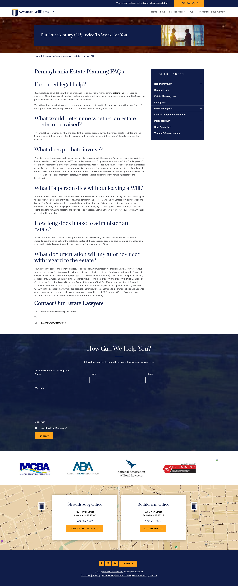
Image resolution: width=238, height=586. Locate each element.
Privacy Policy (108, 575)
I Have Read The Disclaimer (53, 428)
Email (94, 374)
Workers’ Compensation (167, 133)
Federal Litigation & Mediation (170, 114)
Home (154, 11)
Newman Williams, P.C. (112, 571)
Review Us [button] (128, 563)
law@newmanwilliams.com (53, 322)
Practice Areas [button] (176, 11)
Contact (221, 11)
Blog (213, 11)
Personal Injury (162, 121)
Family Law (160, 102)
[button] (235, 568)
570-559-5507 (189, 3)
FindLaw (153, 575)
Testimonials (203, 11)
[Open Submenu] (200, 84)
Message (39, 388)
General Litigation (163, 108)
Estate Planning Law (165, 96)
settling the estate (122, 92)
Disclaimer (40, 422)
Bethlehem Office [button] (153, 528)
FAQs (190, 11)
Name (38, 374)
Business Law (161, 90)
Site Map (96, 575)
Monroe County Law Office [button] (85, 528)
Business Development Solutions (131, 575)
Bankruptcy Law (163, 84)
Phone (150, 374)
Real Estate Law (162, 127)
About (162, 11)
